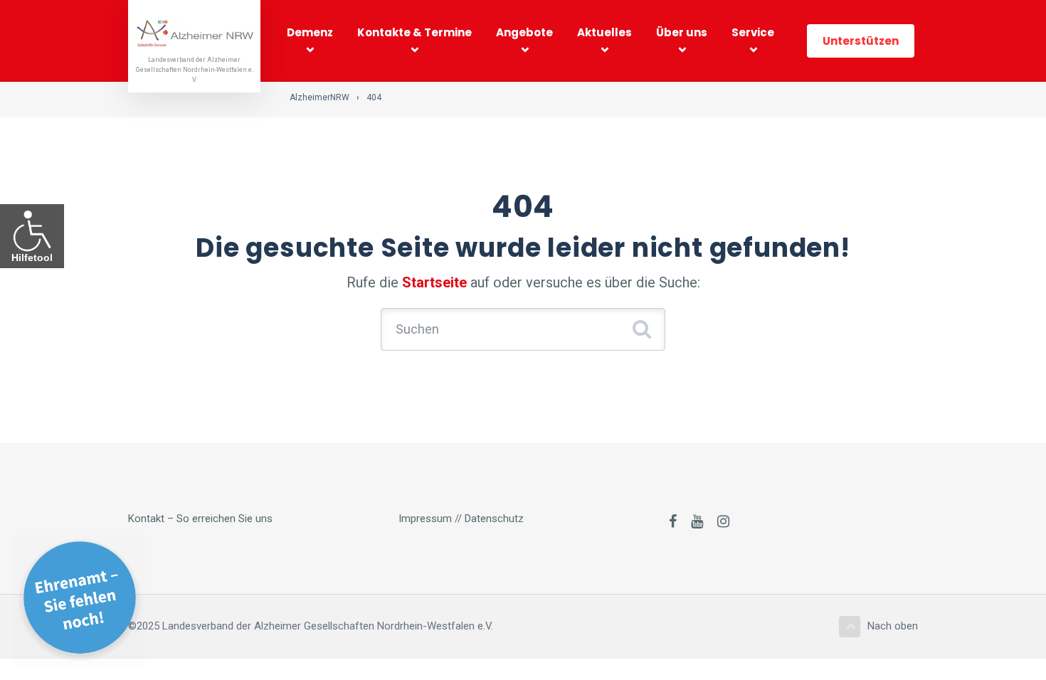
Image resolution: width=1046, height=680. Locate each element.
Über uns (681, 32)
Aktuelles (604, 32)
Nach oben (892, 626)
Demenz (310, 32)
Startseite (434, 282)
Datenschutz (494, 518)
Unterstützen (861, 40)
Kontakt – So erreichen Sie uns (200, 518)
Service (752, 32)
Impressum (425, 518)
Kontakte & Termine (414, 32)
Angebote (524, 32)
